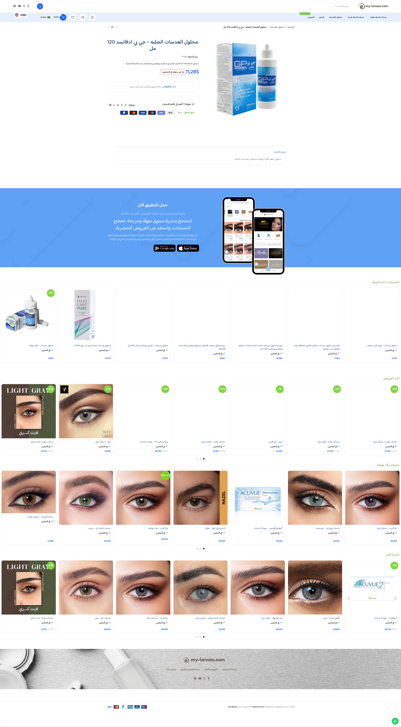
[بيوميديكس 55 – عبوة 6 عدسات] (143, 411)
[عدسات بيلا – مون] (86, 588)
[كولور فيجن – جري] (315, 588)
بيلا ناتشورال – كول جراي (272, 618)
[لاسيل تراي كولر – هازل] (200, 498)
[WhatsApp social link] (114, 105)
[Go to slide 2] (200, 459)
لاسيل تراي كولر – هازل (215, 528)
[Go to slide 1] (204, 459)
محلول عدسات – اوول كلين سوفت (382, 346)
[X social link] (122, 105)
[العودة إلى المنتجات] (112, 27)
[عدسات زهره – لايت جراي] (29, 411)
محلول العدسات (277, 27)
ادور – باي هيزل (276, 442)
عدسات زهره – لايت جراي (42, 442)
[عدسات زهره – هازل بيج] (315, 411)
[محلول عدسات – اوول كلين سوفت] (372, 315)
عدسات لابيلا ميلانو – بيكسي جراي (210, 618)
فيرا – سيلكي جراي (103, 442)
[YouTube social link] (19, 6)
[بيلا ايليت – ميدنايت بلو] (143, 588)
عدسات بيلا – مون (103, 618)
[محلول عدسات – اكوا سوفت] (29, 315)
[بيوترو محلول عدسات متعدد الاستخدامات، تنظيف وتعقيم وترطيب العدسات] (258, 315)
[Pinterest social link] (14, 6)
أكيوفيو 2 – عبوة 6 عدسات (385, 618)
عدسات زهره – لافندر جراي (213, 442)
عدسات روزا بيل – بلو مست (328, 528)
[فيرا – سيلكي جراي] (86, 411)
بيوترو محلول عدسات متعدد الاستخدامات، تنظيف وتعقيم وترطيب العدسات (260, 347)
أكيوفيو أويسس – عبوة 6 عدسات (268, 528)
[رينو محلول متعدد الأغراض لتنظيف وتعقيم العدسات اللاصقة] (200, 315)
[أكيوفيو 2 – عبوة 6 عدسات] (372, 588)
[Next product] (108, 27)
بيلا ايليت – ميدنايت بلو (157, 618)
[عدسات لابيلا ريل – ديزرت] (86, 498)
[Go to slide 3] (197, 459)
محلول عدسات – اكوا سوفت (41, 346)
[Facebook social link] (28, 6)
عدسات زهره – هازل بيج (329, 442)
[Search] (40, 6)
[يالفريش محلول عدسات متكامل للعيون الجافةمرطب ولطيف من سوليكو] (315, 315)
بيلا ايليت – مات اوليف (158, 528)
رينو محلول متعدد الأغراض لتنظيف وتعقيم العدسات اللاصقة (201, 347)
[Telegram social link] (110, 105)
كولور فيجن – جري (331, 618)
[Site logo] (373, 6)
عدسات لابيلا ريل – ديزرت (99, 528)
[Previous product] (116, 27)
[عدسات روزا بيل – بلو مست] (315, 498)
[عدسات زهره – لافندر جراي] (200, 411)
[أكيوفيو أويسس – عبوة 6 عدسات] (258, 498)
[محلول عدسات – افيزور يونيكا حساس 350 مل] (143, 315)
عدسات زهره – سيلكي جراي (385, 442)
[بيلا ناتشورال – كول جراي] (258, 588)
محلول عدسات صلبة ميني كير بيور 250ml (92, 346)
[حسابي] (92, 17)
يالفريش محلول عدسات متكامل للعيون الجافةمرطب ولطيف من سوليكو (317, 347)
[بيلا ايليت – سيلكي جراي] (372, 498)
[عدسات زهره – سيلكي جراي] (372, 411)
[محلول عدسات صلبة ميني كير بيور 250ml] (86, 315)
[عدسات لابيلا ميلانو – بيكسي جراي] (200, 588)
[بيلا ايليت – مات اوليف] (143, 498)
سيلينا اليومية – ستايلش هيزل (40, 517)
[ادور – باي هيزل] (258, 411)
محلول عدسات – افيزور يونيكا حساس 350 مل (148, 346)
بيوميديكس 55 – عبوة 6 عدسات (153, 442)
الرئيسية (290, 27)
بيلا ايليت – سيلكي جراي (387, 528)
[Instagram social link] (24, 6)
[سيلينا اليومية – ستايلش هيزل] (29, 492)
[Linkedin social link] (118, 105)
